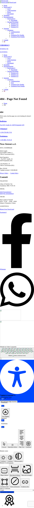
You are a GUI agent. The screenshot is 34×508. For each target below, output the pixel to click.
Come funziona (11, 10)
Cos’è (9, 9)
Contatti (6, 40)
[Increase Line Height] (2, 420)
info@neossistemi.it (5, 192)
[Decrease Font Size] (2, 406)
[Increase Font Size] (2, 399)
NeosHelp (6, 15)
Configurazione (15, 32)
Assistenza (10, 30)
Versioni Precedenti (12, 22)
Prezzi (9, 12)
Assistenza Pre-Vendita (17, 35)
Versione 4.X (14, 23)
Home (5, 5)
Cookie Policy (14, 173)
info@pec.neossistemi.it (7, 193)
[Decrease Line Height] (2, 427)
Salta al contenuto (5, 488)
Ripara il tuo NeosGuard (7, 209)
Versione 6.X (14, 27)
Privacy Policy (4, 173)
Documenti (10, 14)
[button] (0, 359)
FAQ (12, 33)
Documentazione (8, 17)
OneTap (8, 398)
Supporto (6, 28)
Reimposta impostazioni (7, 492)
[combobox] (17, 353)
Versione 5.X (14, 25)
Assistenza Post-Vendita (18, 37)
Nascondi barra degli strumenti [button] (9, 401)
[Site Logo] (4, 1)
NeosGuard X (8, 7)
